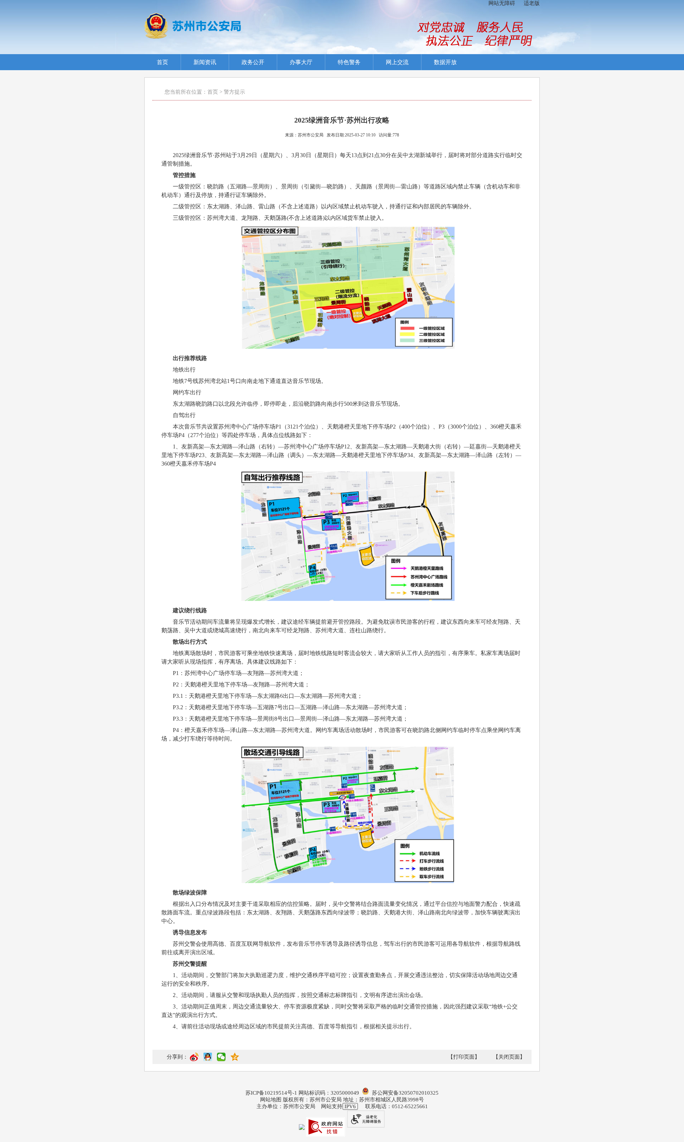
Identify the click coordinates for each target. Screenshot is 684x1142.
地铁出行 (184, 370)
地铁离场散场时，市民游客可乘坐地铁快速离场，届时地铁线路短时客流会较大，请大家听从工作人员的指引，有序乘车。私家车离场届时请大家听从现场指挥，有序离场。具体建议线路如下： (340, 657)
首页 (162, 62)
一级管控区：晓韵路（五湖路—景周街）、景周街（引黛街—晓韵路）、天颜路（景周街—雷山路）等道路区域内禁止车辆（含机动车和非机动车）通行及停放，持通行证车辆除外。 (340, 190)
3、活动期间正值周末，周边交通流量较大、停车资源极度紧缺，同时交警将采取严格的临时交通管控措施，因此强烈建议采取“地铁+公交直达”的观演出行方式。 (339, 1010)
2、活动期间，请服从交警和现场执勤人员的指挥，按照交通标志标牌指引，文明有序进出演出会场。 (299, 995)
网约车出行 (187, 392)
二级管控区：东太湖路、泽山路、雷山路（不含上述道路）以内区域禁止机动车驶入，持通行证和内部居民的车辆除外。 (324, 206)
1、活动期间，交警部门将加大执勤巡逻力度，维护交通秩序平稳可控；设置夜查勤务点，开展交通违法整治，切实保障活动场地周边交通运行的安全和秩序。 (339, 979)
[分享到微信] (221, 1060)
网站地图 (270, 1099)
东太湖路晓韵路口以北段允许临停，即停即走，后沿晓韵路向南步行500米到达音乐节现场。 (288, 404)
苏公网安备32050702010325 (404, 1093)
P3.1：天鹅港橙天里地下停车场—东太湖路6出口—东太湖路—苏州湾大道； (268, 696)
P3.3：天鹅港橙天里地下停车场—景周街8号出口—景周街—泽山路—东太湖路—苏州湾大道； (290, 719)
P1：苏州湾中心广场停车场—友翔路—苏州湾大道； (238, 673)
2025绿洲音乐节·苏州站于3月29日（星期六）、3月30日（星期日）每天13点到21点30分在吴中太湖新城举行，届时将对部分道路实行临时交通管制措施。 (341, 159)
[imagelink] (192, 25)
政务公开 (253, 62)
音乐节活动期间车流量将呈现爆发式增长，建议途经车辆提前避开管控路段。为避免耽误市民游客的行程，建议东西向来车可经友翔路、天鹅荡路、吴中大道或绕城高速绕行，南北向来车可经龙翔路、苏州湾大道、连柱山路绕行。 (340, 626)
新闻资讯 (204, 62)
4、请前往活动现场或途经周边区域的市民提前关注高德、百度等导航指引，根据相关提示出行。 (294, 1026)
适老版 (532, 3)
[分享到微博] (194, 1060)
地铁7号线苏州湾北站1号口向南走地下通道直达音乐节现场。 (250, 381)
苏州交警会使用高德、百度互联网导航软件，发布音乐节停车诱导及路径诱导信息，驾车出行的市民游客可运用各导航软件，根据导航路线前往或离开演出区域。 (340, 948)
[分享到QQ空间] (234, 1060)
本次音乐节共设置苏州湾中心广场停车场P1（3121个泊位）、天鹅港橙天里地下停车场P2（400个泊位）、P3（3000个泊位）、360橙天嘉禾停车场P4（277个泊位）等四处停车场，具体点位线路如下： (341, 431)
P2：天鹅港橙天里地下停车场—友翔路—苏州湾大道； (241, 684)
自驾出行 (184, 415)
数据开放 (445, 62)
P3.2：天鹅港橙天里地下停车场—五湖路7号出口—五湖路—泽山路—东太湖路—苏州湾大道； (290, 707)
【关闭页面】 (509, 1057)
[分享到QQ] (207, 1060)
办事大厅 (301, 62)
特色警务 (349, 62)
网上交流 (397, 62)
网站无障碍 (501, 3)
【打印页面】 (464, 1057)
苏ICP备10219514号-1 (271, 1093)
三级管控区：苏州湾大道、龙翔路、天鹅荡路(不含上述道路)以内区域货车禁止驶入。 (280, 218)
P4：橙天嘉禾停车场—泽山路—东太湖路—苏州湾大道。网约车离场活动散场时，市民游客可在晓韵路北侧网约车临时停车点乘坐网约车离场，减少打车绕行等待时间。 (341, 734)
